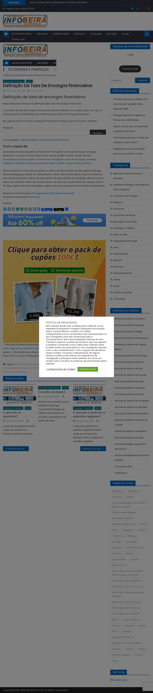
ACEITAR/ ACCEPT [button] (87, 369)
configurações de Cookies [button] (61, 369)
